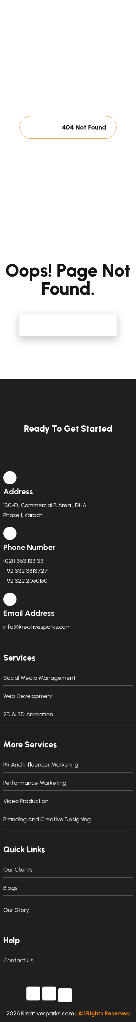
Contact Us (18, 960)
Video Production (26, 801)
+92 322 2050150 (25, 580)
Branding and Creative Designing (47, 819)
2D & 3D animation (28, 714)
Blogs (10, 887)
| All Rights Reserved (102, 1013)
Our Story (16, 910)
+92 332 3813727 (25, 570)
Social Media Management (39, 677)
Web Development (28, 696)
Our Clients (18, 869)
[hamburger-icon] (107, 27)
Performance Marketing (34, 782)
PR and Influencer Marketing (40, 764)
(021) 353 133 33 (23, 561)
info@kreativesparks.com (37, 626)
